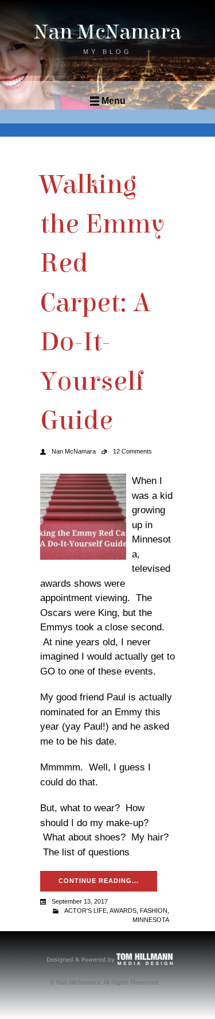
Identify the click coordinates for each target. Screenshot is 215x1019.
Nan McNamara (107, 32)
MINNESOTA (150, 919)
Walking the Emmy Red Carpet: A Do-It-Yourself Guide (102, 302)
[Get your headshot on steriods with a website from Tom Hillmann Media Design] (110, 959)
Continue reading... (98, 880)
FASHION (153, 910)
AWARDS (123, 910)
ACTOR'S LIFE (85, 910)
